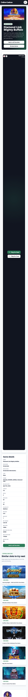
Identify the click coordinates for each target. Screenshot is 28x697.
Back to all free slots (14, 42)
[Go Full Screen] (6, 56)
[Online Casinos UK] (7, 2)
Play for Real (15, 252)
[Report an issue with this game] (4, 56)
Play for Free (15, 256)
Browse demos (14, 46)
